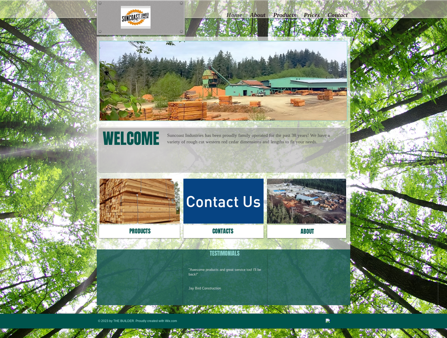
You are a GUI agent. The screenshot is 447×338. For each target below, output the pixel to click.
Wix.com (171, 321)
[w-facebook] (328, 321)
